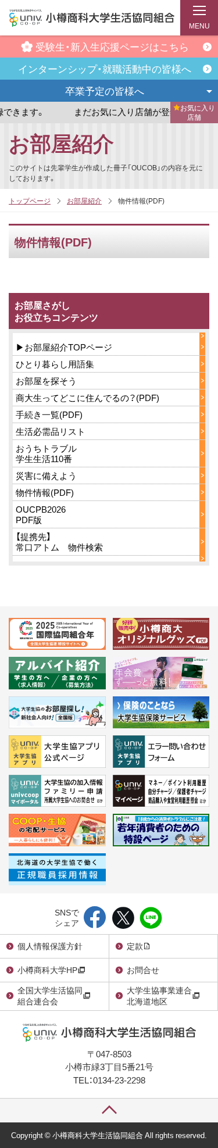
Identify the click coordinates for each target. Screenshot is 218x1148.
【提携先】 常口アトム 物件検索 (59, 541)
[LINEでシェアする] (151, 918)
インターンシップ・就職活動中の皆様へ (104, 68)
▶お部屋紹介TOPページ (64, 347)
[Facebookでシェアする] (95, 918)
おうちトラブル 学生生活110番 (46, 453)
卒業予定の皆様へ (104, 90)
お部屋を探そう (46, 380)
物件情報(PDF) (45, 492)
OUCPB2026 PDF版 (41, 514)
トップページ (30, 200)
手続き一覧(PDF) (49, 414)
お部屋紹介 (61, 142)
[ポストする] (123, 918)
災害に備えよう (46, 475)
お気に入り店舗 (197, 112)
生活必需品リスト (50, 431)
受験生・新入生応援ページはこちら (112, 46)
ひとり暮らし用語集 (55, 363)
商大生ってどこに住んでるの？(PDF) (87, 397)
